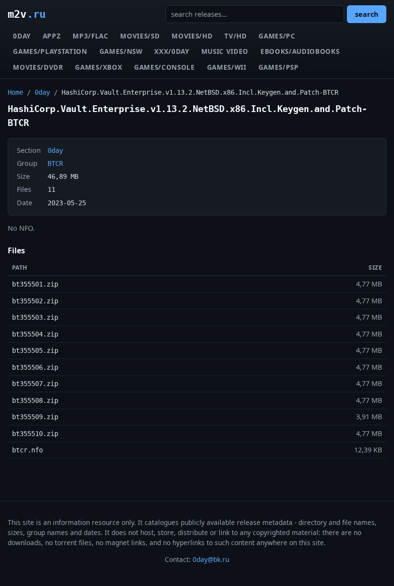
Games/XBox (98, 67)
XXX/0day (171, 51)
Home (15, 92)
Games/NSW (121, 51)
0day (22, 35)
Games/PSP (279, 67)
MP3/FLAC (90, 35)
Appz (52, 35)
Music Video (224, 51)
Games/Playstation (50, 51)
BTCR (55, 163)
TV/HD (235, 35)
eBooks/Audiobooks (300, 51)
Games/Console (164, 67)
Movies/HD (192, 35)
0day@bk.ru (211, 559)
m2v (27, 14)
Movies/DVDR (38, 67)
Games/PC (277, 35)
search (366, 14)
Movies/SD (140, 35)
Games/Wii (226, 67)
